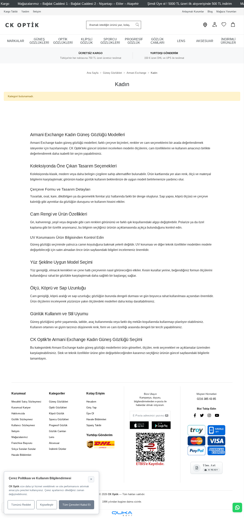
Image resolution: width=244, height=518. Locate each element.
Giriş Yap (91, 407)
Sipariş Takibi (93, 425)
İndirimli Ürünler (57, 449)
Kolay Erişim (95, 393)
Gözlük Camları (57, 431)
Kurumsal (18, 393)
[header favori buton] (224, 26)
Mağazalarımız (19, 437)
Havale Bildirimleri (21, 454)
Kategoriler (57, 393)
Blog (210, 11)
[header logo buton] (20, 25)
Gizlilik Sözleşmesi (22, 419)
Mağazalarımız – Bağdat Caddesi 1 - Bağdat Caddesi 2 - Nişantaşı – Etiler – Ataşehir (78, 4)
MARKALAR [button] (15, 41)
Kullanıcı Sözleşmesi (23, 425)
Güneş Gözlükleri (58, 401)
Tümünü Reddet (21, 504)
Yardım (25, 11)
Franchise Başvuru (21, 443)
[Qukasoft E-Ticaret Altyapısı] (122, 513)
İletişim (37, 11)
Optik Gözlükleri (58, 407)
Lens (51, 437)
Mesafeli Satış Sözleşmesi (26, 401)
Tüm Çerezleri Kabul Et (77, 504)
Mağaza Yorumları (226, 11)
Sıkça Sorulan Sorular (23, 449)
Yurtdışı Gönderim (99, 435)
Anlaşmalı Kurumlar (193, 11)
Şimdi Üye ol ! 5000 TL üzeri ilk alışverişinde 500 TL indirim (189, 4)
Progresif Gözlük (58, 425)
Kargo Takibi (11, 11)
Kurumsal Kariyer (20, 407)
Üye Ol (90, 413)
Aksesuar (54, 443)
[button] (214, 26)
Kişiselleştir (46, 504)
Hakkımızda (18, 413)
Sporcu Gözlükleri (59, 419)
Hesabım (91, 401)
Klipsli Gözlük (56, 413)
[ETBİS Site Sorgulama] (150, 450)
